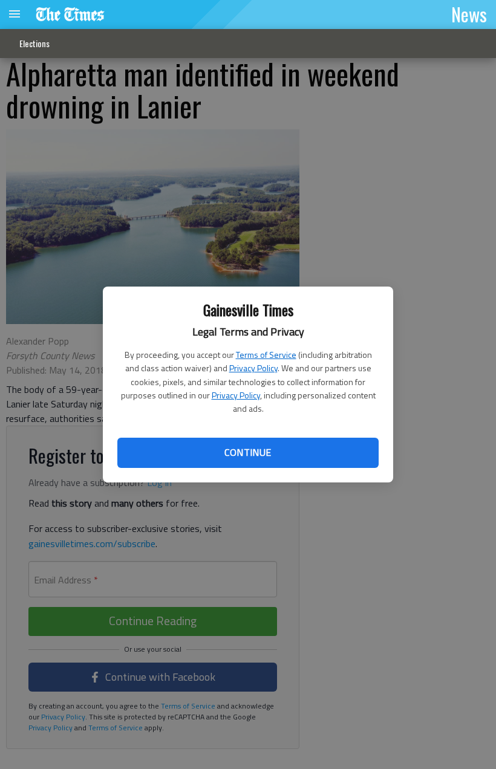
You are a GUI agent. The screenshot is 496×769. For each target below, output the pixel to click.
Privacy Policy (253, 368)
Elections (34, 43)
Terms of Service (266, 354)
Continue (247, 452)
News (469, 14)
